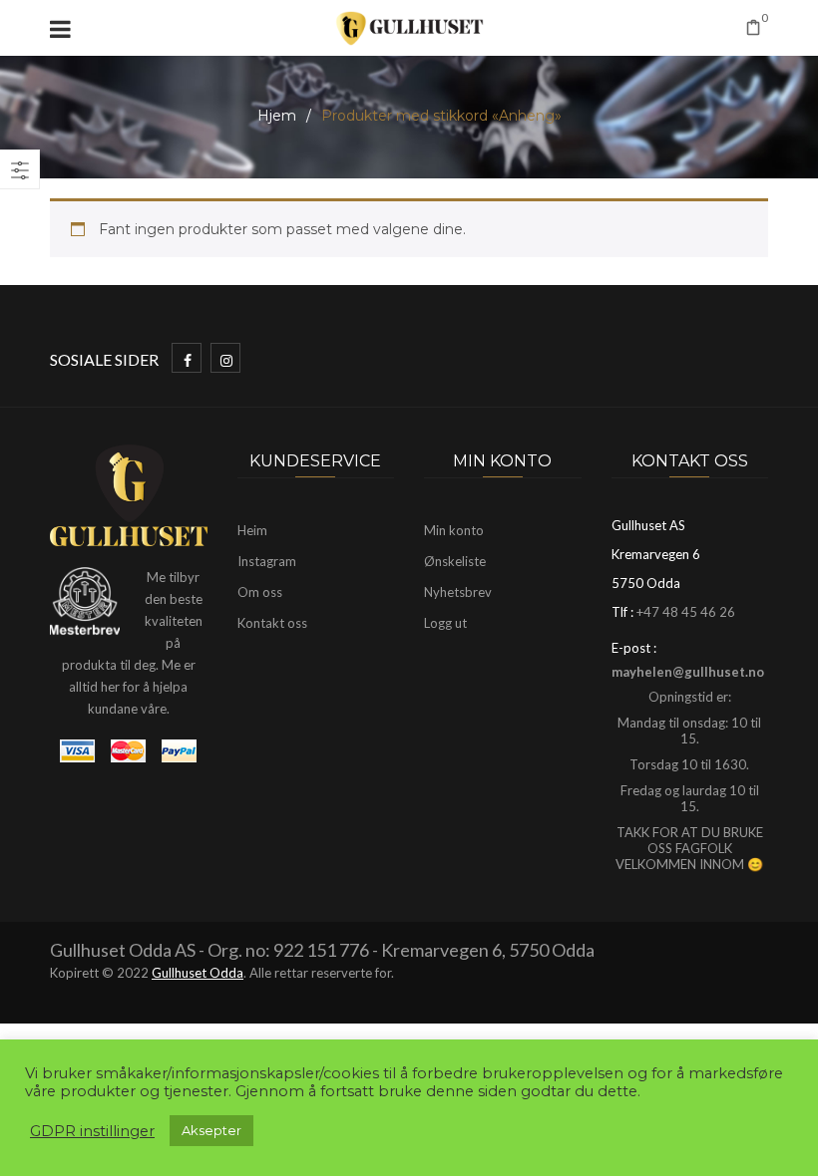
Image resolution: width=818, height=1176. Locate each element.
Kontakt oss (272, 623)
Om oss (259, 592)
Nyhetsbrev (458, 592)
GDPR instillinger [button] (92, 1131)
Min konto (454, 530)
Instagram (266, 561)
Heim (252, 530)
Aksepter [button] (211, 1130)
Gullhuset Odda (197, 973)
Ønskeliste (455, 561)
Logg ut (445, 623)
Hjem (276, 116)
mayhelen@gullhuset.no (688, 672)
